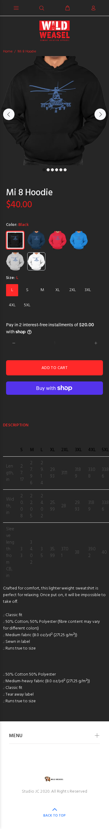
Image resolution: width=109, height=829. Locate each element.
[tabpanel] (54, 110)
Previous (9, 114)
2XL (72, 290)
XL (57, 290)
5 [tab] (60, 169)
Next (100, 114)
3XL (88, 290)
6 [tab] (65, 169)
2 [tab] (48, 169)
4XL (12, 305)
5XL (27, 305)
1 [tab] (43, 169)
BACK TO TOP (54, 816)
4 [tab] (56, 169)
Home (7, 52)
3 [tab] (52, 169)
